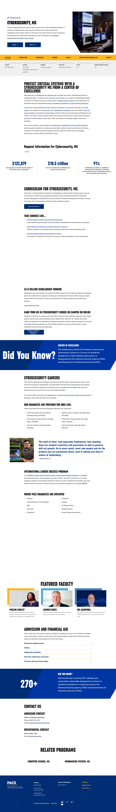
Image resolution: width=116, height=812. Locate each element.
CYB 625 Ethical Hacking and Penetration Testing (44, 234)
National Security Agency (66, 101)
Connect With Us (62, 785)
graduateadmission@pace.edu (39, 723)
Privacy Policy (54, 803)
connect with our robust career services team (73, 395)
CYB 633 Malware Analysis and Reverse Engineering (45, 220)
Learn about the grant (31, 305)
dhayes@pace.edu (35, 736)
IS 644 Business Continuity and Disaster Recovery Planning (47, 227)
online (26, 110)
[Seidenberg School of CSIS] (17, 785)
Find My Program (15, 18)
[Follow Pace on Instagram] (72, 802)
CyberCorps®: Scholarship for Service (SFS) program (70, 125)
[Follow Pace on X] (67, 802)
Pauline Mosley (17, 609)
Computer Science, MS (39, 761)
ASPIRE (84, 483)
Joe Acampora (84, 609)
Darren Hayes (50, 609)
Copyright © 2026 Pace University (41, 803)
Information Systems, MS (77, 761)
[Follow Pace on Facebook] (62, 802)
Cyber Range (50, 113)
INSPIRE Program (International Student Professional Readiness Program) (52, 475)
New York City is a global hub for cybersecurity (40, 95)
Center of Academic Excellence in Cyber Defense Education (67, 103)
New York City (48, 110)
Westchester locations (62, 110)
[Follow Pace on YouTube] (62, 804)
